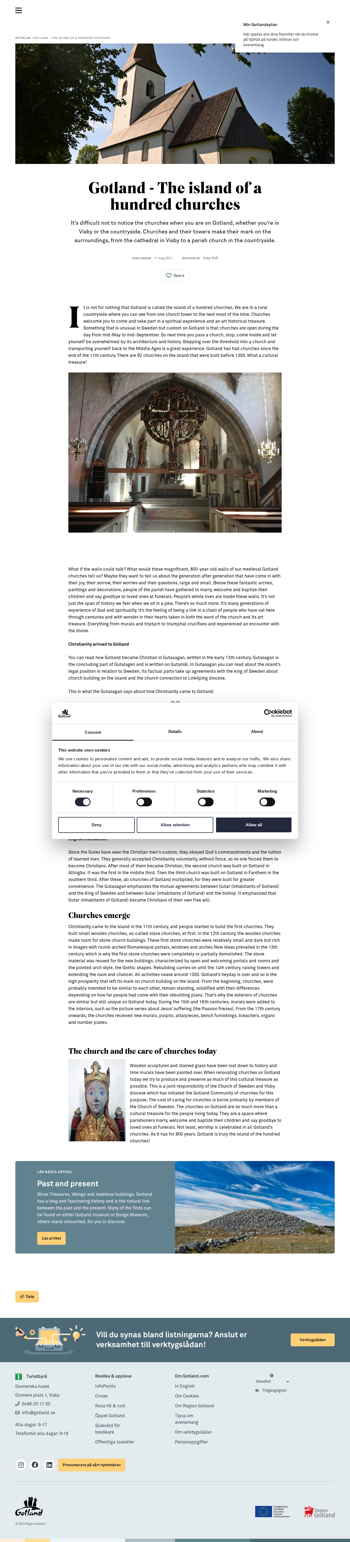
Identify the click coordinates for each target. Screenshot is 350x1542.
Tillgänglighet (274, 1391)
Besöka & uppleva (113, 1376)
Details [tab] (175, 731)
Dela (30, 1296)
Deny (96, 824)
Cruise (101, 1396)
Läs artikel (51, 1238)
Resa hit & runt (110, 1406)
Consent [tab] (93, 732)
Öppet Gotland (110, 1416)
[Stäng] (327, 22)
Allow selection (175, 824)
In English (185, 1386)
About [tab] (257, 731)
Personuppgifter (191, 1442)
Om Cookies (187, 1396)
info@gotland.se (38, 1413)
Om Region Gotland (194, 1406)
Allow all (254, 824)
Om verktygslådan (193, 1432)
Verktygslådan (313, 1340)
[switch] (144, 802)
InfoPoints (105, 1386)
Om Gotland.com (192, 1376)
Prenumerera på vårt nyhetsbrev (92, 1465)
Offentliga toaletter (114, 1442)
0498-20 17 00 (36, 1404)
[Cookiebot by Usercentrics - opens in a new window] (268, 713)
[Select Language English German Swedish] (272, 1379)
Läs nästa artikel (54, 1172)
